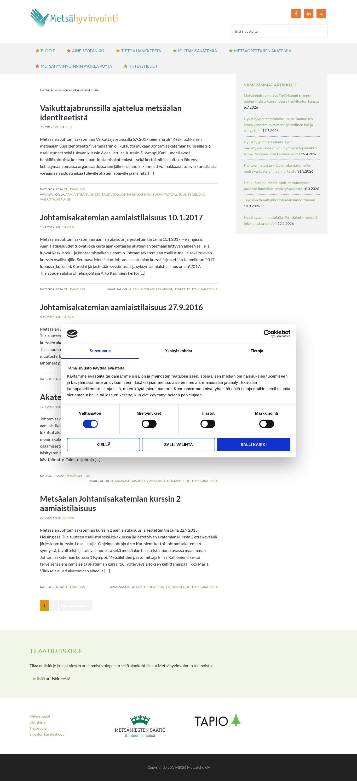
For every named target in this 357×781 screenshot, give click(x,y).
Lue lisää (37, 678)
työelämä (196, 194)
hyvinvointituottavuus (164, 481)
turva (158, 194)
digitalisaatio (107, 194)
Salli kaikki (254, 444)
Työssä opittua (77, 476)
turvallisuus (175, 194)
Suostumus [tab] (100, 351)
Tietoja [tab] (257, 351)
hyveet (179, 289)
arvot (167, 289)
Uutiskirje (37, 722)
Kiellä (103, 444)
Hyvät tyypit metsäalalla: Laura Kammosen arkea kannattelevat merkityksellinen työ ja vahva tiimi (278, 124)
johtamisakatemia (135, 194)
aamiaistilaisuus (79, 194)
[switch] (149, 424)
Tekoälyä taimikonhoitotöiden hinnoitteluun (279, 200)
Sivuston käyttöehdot (47, 734)
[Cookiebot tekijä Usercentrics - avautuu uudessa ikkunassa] (267, 334)
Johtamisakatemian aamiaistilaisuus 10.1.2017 (121, 217)
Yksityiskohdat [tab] (178, 351)
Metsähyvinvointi (74, 18)
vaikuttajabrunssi (55, 199)
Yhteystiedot (40, 716)
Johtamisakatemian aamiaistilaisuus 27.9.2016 (121, 307)
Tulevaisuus (74, 189)
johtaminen (175, 587)
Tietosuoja (38, 728)
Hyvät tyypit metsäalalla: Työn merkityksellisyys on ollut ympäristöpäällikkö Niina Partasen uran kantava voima (280, 148)
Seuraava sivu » (75, 605)
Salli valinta (178, 444)
